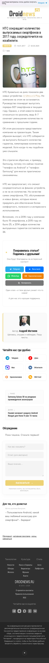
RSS (24, 598)
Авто (39, 565)
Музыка (25, 572)
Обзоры (11, 568)
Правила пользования (24, 594)
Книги (25, 576)
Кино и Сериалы (25, 565)
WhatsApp (15, 276)
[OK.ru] (30, 611)
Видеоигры (25, 568)
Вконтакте (36, 269)
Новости (7, 46)
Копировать (26, 283)
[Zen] (19, 611)
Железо (11, 572)
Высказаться (24, 483)
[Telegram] (14, 611)
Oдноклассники (33, 276)
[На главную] (24, 12)
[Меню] (3, 2)
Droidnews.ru (24, 581)
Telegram (41, 3)
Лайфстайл (39, 568)
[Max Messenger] (25, 611)
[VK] (35, 611)
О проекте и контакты (24, 590)
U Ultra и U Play (31, 95)
